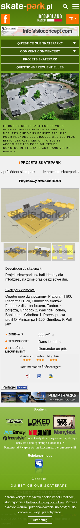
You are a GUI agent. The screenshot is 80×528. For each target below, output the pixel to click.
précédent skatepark (19, 172)
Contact (39, 478)
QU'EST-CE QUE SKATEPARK (39, 485)
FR (71, 19)
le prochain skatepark (60, 172)
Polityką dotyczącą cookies (45, 502)
